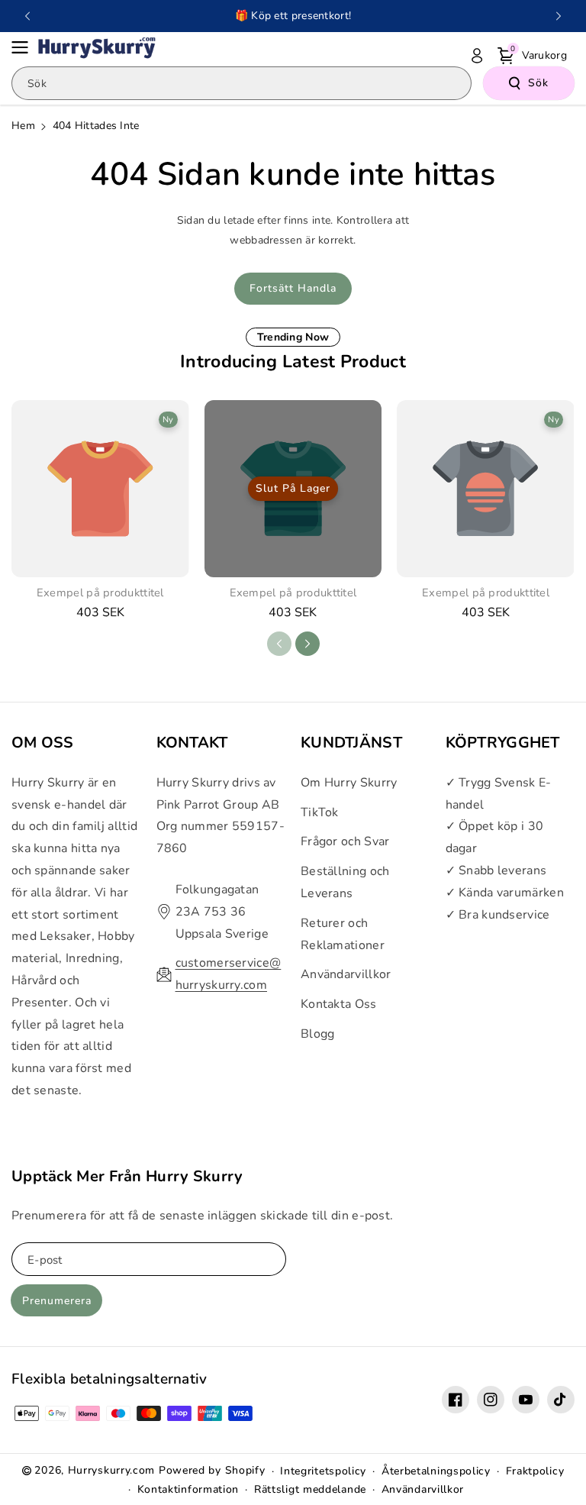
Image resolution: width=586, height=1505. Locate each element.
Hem (23, 125)
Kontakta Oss (339, 1004)
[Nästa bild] (559, 16)
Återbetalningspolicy (436, 1471)
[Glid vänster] (279, 643)
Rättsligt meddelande (310, 1489)
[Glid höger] (307, 643)
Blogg (318, 1033)
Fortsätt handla (293, 288)
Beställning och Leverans (345, 882)
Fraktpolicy (535, 1471)
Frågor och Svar (345, 841)
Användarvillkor (346, 974)
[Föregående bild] (27, 16)
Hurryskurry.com (112, 1470)
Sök (538, 83)
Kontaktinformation (188, 1489)
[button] (24, 47)
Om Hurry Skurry (349, 782)
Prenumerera (57, 1300)
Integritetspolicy (323, 1471)
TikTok (320, 812)
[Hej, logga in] (477, 56)
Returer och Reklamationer (343, 934)
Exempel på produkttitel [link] (100, 593)
